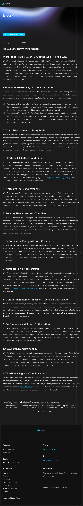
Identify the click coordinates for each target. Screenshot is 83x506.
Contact (6, 491)
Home (5, 473)
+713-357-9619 (49, 449)
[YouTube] (49, 411)
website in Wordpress (35, 407)
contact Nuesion (26, 387)
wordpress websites (68, 407)
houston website (12, 406)
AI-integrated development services (24, 288)
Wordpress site (51, 407)
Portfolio (6, 485)
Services (6, 479)
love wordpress (48, 406)
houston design (54, 404)
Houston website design (30, 406)
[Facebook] (33, 411)
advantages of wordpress (29, 402)
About (5, 476)
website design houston (15, 407)
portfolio (41, 390)
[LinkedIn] (44, 411)
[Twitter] (38, 411)
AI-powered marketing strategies (59, 177)
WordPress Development (14, 34)
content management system (17, 404)
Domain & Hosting (10, 482)
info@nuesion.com (50, 460)
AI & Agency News (10, 488)
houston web (67, 404)
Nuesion (23, 43)
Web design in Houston (65, 406)
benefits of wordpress (50, 402)
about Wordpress (10, 402)
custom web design (38, 404)
